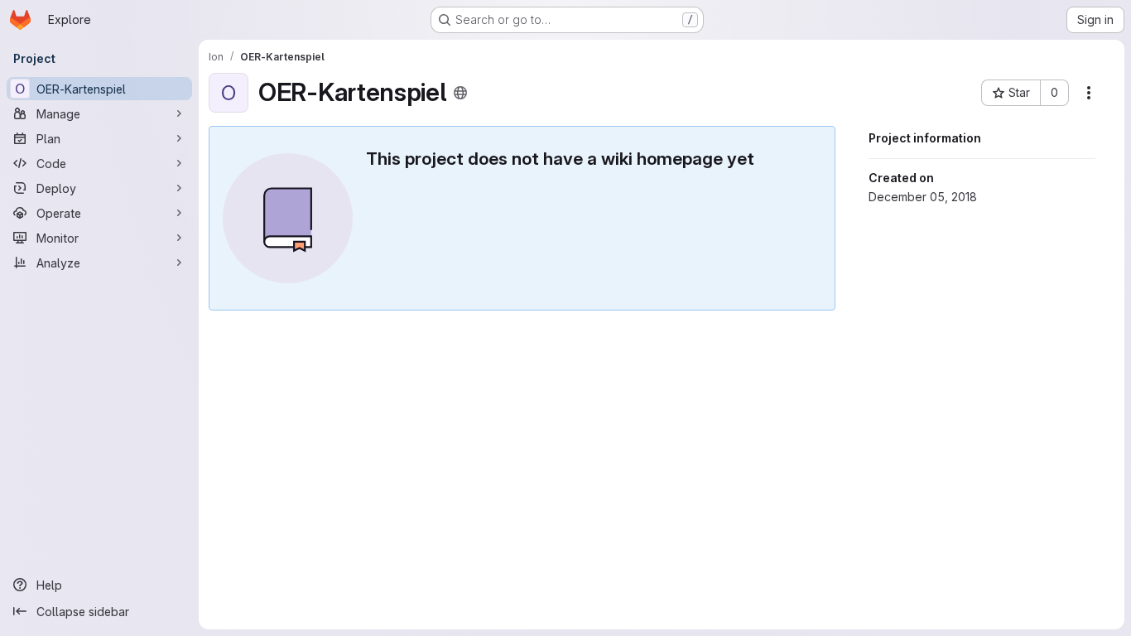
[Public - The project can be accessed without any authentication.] (460, 92)
